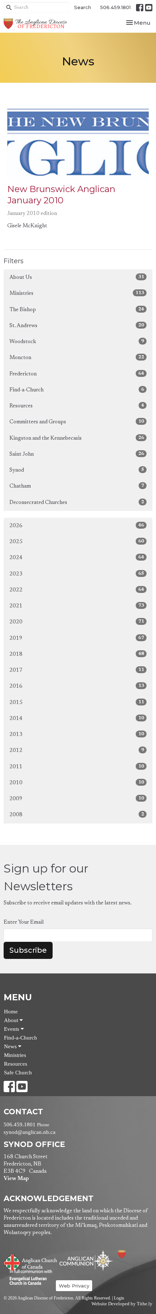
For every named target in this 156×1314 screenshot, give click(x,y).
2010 (76, 783)
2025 (76, 542)
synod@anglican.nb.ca (30, 1132)
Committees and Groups (76, 422)
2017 (76, 670)
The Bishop (76, 310)
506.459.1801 (115, 7)
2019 (76, 638)
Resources (76, 406)
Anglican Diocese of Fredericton (131, 1254)
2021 (76, 606)
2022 (76, 590)
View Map (16, 1178)
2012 (76, 750)
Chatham (76, 486)
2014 (76, 718)
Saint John (76, 454)
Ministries (76, 293)
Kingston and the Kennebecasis (76, 438)
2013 (76, 734)
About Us (76, 277)
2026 (76, 526)
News (11, 1046)
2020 (76, 622)
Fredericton (76, 374)
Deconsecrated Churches (76, 502)
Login (119, 1298)
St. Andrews (76, 326)
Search (82, 7)
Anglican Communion (86, 1260)
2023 (76, 574)
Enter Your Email (24, 922)
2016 (76, 686)
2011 (76, 767)
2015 (76, 702)
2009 (76, 799)
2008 (76, 815)
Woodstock (76, 342)
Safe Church (18, 1072)
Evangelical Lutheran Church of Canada (28, 1278)
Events (12, 1029)
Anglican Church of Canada (31, 1262)
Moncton (76, 358)
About (12, 1020)
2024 (76, 558)
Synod (76, 470)
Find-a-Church (76, 390)
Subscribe (28, 950)
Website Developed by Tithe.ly (121, 1303)
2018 (76, 654)
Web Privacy (74, 1286)
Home (11, 1011)
